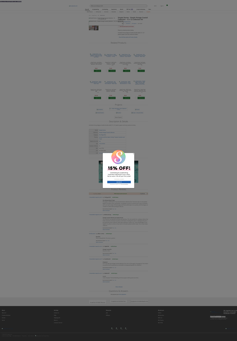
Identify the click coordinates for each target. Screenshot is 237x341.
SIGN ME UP (119, 182)
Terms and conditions (124, 184)
